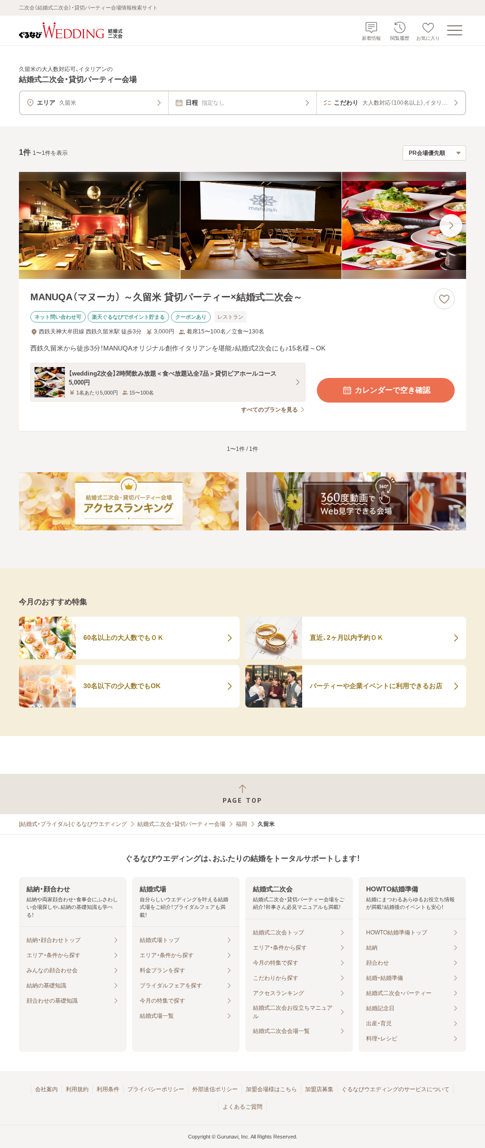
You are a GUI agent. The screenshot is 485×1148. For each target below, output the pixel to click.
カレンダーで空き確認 (393, 390)
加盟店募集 (319, 1089)
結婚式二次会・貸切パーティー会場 (181, 824)
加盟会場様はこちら (271, 1089)
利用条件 (108, 1089)
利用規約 (77, 1089)
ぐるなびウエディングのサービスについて (395, 1089)
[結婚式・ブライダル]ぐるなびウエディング (73, 824)
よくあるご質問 (242, 1106)
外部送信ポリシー (215, 1089)
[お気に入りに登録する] (444, 298)
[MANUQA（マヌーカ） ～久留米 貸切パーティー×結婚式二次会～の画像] (242, 225)
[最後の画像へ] (451, 225)
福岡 (241, 824)
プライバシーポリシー (155, 1089)
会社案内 (46, 1089)
